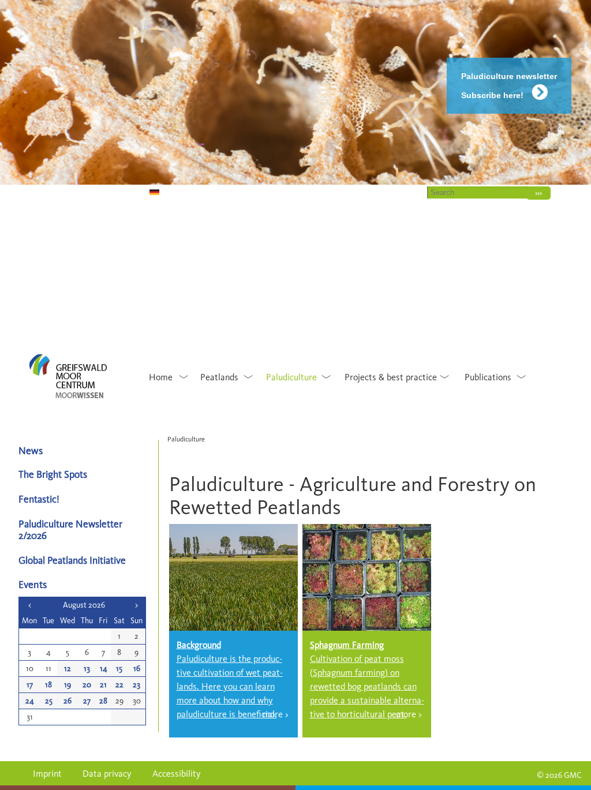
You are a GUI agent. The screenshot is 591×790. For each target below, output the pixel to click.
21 (103, 685)
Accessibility (176, 773)
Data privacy (107, 773)
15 (119, 668)
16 (136, 668)
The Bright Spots (52, 474)
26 (67, 701)
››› (538, 193)
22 (119, 685)
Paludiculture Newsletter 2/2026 (70, 529)
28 (103, 701)
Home (352, 192)
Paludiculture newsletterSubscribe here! (509, 86)
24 (29, 701)
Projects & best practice (391, 377)
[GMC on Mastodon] (60, 191)
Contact (396, 192)
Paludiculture (291, 377)
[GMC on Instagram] (76, 191)
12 (67, 668)
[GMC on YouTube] (45, 191)
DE (139, 192)
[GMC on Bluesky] (29, 191)
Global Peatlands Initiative (72, 560)
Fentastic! (38, 499)
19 (67, 685)
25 (49, 701)
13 (87, 668)
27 (87, 701)
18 (48, 685)
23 (136, 685)
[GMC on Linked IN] (107, 191)
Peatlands (219, 377)
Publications (488, 377)
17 (30, 685)
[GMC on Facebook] (91, 191)
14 (103, 668)
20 (87, 685)
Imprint (47, 773)
